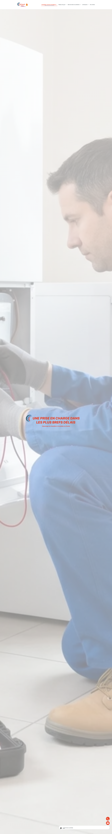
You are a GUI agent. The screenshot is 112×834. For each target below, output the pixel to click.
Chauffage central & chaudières (48, 4)
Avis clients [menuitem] (92, 4)
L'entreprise (84, 4)
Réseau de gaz (62, 4)
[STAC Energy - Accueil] (23, 4)
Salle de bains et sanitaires (73, 4)
